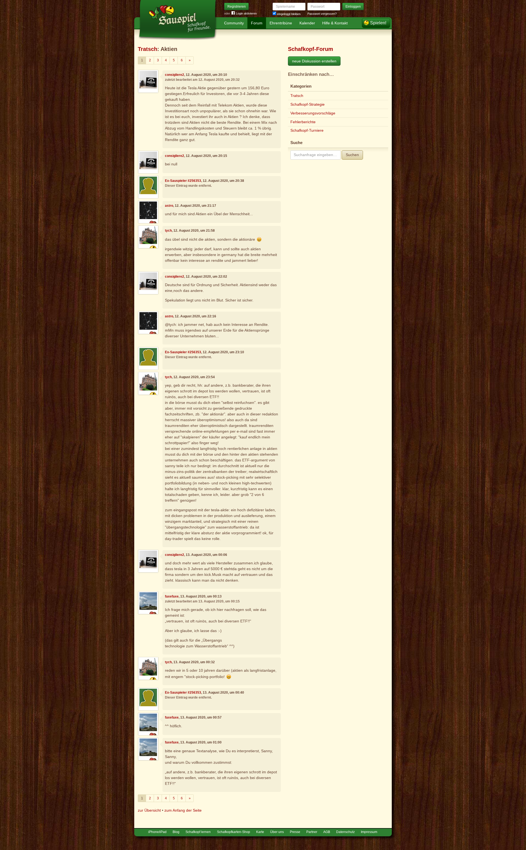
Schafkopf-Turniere (307, 130)
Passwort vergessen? (322, 13)
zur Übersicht (149, 810)
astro (169, 206)
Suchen (352, 155)
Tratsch (147, 49)
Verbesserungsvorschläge (312, 113)
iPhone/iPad (157, 832)
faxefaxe (172, 596)
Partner (311, 832)
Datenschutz (345, 832)
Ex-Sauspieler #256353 (183, 181)
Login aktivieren (246, 13)
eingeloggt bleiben (288, 14)
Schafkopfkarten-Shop (233, 832)
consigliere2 (174, 75)
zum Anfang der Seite (183, 810)
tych (168, 230)
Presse (295, 832)
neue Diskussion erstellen (314, 61)
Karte (260, 832)
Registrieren (236, 6)
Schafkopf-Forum (310, 49)
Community (234, 23)
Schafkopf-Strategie (307, 104)
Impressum (369, 832)
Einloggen (353, 6)
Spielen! (378, 23)
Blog (176, 832)
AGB (326, 832)
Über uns (277, 832)
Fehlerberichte (303, 122)
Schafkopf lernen (198, 832)
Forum (256, 23)
